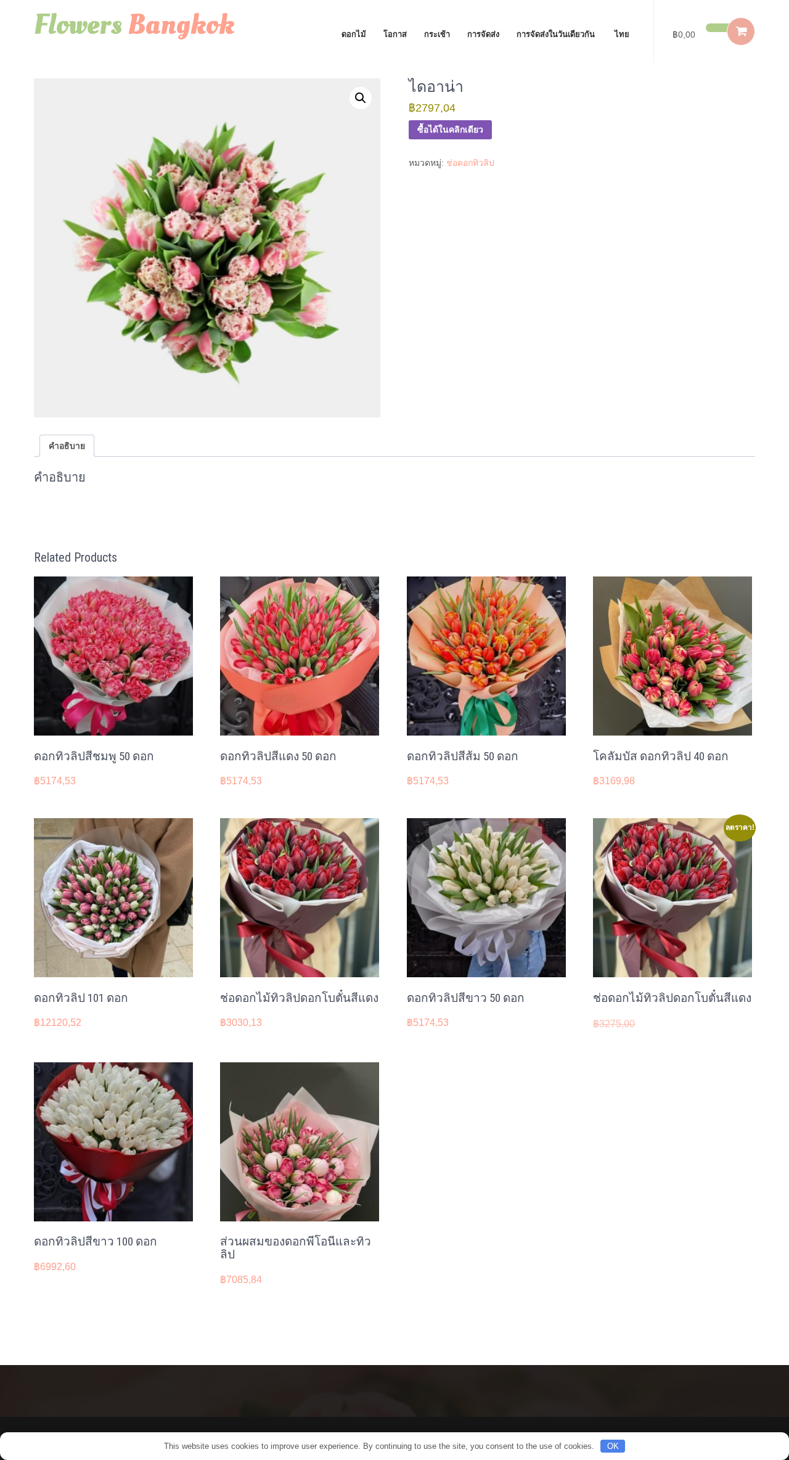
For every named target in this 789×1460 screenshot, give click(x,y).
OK (613, 1446)
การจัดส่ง (483, 34)
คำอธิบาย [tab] (67, 446)
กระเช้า (437, 34)
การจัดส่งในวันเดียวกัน (556, 34)
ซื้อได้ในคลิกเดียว (450, 129)
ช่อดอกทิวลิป (470, 163)
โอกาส (395, 34)
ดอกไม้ (353, 34)
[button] (361, 98)
